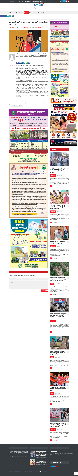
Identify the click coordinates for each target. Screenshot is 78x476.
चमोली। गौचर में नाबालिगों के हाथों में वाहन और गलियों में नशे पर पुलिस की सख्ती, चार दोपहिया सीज (57, 353)
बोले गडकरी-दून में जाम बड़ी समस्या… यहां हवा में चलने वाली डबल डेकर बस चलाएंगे (28, 23)
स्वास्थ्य (42, 12)
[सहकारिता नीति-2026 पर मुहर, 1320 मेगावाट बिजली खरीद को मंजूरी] (59, 233)
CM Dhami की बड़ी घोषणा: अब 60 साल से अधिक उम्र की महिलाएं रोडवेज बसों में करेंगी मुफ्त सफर (58, 207)
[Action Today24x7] (12, 57)
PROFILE (11, 65)
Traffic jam (20, 105)
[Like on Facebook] (13, 16)
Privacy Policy (37, 471)
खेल (38, 12)
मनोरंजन (34, 12)
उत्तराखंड (25, 12)
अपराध (52, 321)
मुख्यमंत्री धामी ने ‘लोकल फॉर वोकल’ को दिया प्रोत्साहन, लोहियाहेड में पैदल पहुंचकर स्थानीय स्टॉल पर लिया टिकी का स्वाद (57, 170)
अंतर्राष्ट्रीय (20, 12)
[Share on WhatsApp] (10, 16)
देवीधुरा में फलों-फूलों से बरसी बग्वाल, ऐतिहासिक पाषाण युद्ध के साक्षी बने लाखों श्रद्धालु (58, 389)
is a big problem (14, 105)
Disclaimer (45, 471)
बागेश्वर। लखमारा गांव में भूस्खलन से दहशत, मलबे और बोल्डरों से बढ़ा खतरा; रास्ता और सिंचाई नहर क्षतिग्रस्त (58, 279)
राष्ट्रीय (15, 12)
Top (27, 468)
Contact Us (17, 471)
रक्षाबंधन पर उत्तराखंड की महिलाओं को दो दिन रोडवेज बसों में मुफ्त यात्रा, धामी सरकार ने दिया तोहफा (58, 425)
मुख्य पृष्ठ (10, 12)
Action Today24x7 (26, 27)
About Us (11, 471)
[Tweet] (8, 16)
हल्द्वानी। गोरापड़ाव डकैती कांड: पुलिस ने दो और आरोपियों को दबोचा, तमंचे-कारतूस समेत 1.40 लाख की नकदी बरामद (32, 1)
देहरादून (54, 175)
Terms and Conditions (27, 471)
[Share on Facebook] (4, 16)
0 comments (38, 27)
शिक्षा (30, 12)
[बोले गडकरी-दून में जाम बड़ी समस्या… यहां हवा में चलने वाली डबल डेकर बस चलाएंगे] (28, 41)
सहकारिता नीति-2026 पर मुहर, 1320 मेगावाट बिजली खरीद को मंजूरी (58, 242)
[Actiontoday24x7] (39, 7)
